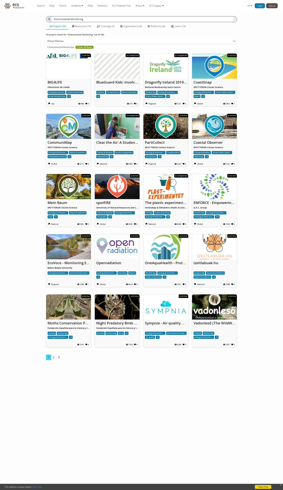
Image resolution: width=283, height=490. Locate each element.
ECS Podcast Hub (121, 5)
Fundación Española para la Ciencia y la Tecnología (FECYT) (68, 328)
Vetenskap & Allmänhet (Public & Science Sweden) (166, 207)
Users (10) (180, 26)
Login (260, 5)
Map (90, 5)
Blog (51, 5)
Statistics (102, 5)
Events (62, 5)
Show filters (54, 41)
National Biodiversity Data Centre (163, 87)
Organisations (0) (132, 26)
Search (41, 5)
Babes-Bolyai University (60, 267)
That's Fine (263, 487)
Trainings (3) (107, 26)
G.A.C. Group (200, 207)
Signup (272, 5)
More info (37, 487)
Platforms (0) (157, 26)
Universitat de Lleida (59, 87)
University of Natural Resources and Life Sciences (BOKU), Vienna (117, 207)
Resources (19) (82, 26)
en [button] (248, 5)
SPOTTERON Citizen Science (208, 87)
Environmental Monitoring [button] (61, 47)
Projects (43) (59, 26)
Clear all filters (85, 47)
